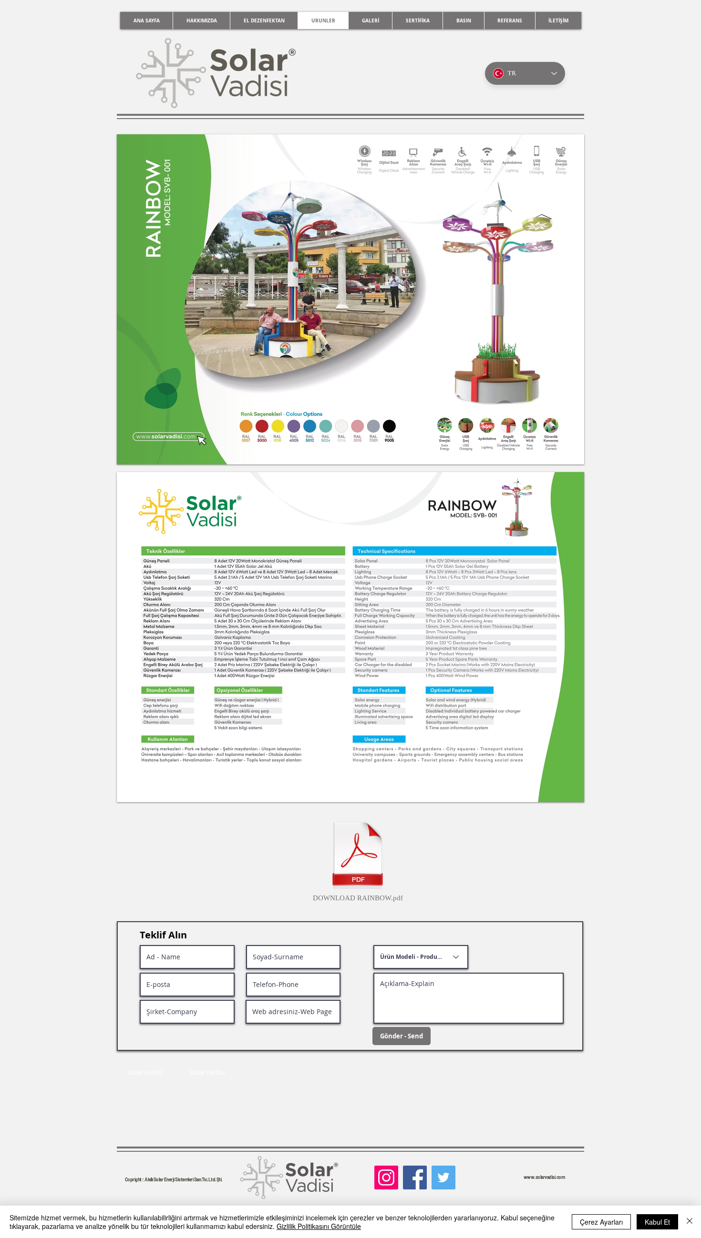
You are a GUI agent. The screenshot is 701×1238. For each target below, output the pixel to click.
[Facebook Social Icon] (415, 1177)
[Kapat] (689, 1221)
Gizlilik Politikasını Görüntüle (319, 1226)
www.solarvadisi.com (544, 1177)
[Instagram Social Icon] (386, 1177)
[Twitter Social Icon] (443, 1177)
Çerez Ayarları (601, 1222)
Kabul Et (657, 1222)
